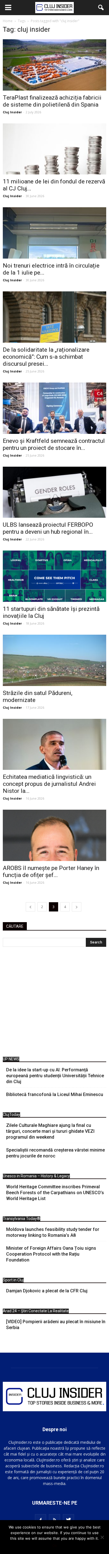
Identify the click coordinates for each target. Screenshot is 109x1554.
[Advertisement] (54, 1003)
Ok (54, 1545)
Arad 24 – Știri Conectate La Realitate (36, 1311)
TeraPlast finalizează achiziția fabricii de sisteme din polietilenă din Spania (52, 101)
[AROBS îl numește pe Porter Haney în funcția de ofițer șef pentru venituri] (54, 835)
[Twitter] (68, 1519)
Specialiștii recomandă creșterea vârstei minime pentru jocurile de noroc (55, 1153)
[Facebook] (40, 1519)
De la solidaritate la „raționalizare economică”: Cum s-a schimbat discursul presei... (46, 356)
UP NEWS (11, 1059)
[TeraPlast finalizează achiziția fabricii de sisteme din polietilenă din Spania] (54, 65)
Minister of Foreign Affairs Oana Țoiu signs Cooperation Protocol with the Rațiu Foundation (51, 1254)
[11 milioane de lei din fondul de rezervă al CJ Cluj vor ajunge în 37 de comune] (54, 149)
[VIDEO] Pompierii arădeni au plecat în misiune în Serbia (55, 1324)
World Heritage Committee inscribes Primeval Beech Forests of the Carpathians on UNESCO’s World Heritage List (55, 1192)
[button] (101, 7)
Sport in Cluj (13, 1280)
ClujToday (11, 1114)
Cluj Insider (12, 112)
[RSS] (54, 1519)
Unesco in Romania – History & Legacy (36, 1176)
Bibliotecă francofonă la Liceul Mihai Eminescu (54, 1094)
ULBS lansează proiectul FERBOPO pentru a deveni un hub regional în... (48, 528)
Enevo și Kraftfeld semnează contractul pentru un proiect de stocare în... (54, 444)
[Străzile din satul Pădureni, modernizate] (54, 660)
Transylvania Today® (21, 1218)
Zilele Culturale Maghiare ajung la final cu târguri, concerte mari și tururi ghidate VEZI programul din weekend (50, 1131)
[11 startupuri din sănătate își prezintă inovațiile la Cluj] (54, 576)
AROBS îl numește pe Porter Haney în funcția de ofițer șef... (51, 871)
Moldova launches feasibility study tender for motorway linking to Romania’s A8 (52, 1232)
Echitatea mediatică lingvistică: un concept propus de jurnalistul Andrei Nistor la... (49, 783)
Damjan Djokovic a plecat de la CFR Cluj (46, 1290)
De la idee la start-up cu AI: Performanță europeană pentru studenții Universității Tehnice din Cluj (55, 1075)
